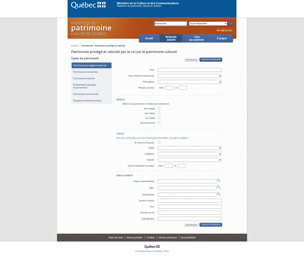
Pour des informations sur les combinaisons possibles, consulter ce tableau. (152, 138)
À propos (222, 38)
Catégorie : (150, 154)
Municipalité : (148, 194)
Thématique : (149, 82)
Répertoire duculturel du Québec (91, 28)
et (176, 88)
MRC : (152, 188)
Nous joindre (134, 237)
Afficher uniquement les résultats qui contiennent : (146, 104)
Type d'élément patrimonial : (141, 76)
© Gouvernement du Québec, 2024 (152, 251)
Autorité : (151, 160)
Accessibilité (188, 237)
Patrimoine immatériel (85, 94)
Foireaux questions (196, 38)
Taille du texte (226, 30)
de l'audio (150, 118)
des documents (148, 123)
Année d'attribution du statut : (141, 166)
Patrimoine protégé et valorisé (89, 65)
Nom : (152, 70)
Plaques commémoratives (87, 100)
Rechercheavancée (171, 38)
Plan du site (116, 237)
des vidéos (150, 113)
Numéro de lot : (148, 212)
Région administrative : (144, 181)
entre (162, 88)
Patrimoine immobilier (85, 71)
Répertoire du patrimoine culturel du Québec (139, 6)
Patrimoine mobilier (84, 78)
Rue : (152, 206)
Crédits (150, 237)
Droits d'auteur (168, 237)
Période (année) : (146, 88)
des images (149, 108)
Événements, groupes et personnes (84, 86)
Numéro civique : (147, 200)
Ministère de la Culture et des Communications (148, 3)
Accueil (149, 38)
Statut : (152, 148)
